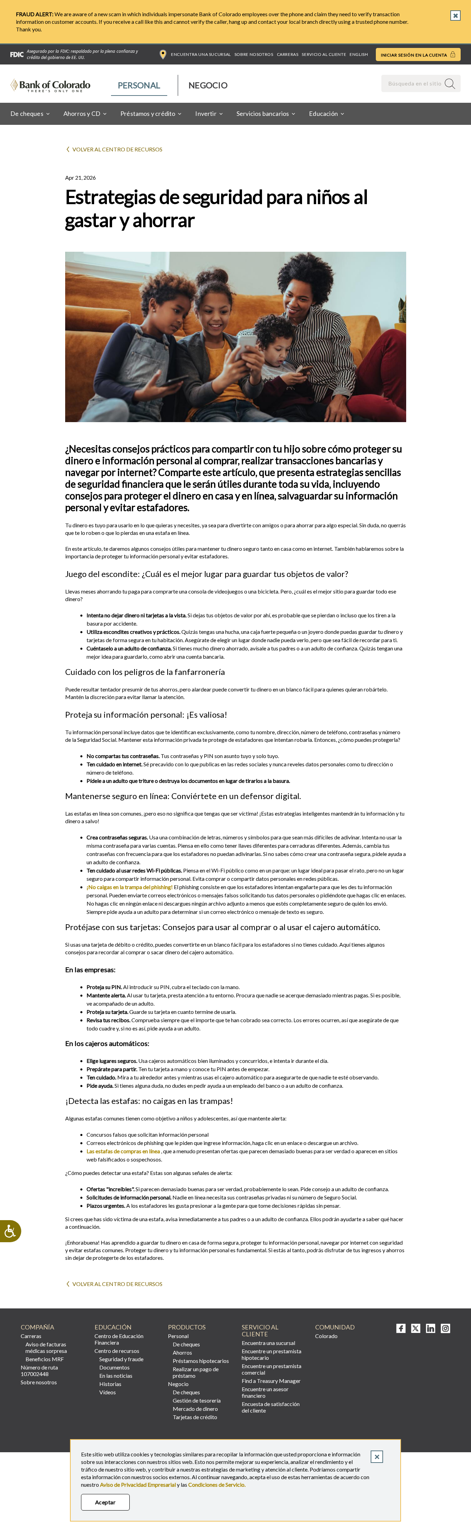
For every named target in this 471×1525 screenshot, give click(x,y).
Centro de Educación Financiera (118, 1339)
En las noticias (115, 1375)
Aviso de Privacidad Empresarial (138, 1484)
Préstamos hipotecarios (201, 1360)
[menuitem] (139, 85)
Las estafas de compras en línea (123, 1151)
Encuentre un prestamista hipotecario (271, 1354)
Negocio (208, 85)
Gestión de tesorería (197, 1400)
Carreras (288, 54)
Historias (110, 1384)
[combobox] (411, 83)
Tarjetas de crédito (195, 1417)
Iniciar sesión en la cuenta (414, 55)
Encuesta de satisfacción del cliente (271, 1407)
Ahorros (182, 1352)
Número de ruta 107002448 (39, 1370)
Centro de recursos (116, 1350)
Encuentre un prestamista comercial (271, 1369)
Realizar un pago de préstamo (196, 1372)
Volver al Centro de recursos (117, 149)
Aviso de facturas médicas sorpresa (46, 1347)
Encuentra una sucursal (201, 54)
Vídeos (107, 1392)
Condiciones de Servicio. (216, 1484)
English (359, 54)
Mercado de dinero (195, 1408)
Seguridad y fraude (121, 1359)
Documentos (114, 1367)
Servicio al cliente (324, 54)
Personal (139, 85)
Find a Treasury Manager (271, 1380)
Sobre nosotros (253, 54)
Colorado (326, 1336)
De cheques (186, 1344)
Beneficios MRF (45, 1359)
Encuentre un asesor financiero (265, 1392)
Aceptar (105, 1502)
